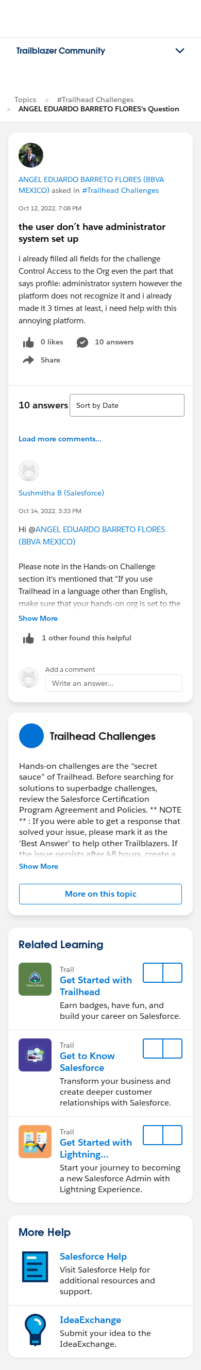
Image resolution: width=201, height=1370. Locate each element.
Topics (25, 99)
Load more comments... (60, 438)
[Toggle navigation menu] (180, 51)
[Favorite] (153, 973)
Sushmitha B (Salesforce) (61, 493)
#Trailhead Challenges (95, 99)
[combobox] (127, 405)
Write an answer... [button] (82, 683)
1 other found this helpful (86, 637)
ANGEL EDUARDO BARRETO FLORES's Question (99, 108)
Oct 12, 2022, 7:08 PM (50, 208)
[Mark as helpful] (28, 638)
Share (40, 362)
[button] (100, 894)
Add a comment (70, 669)
